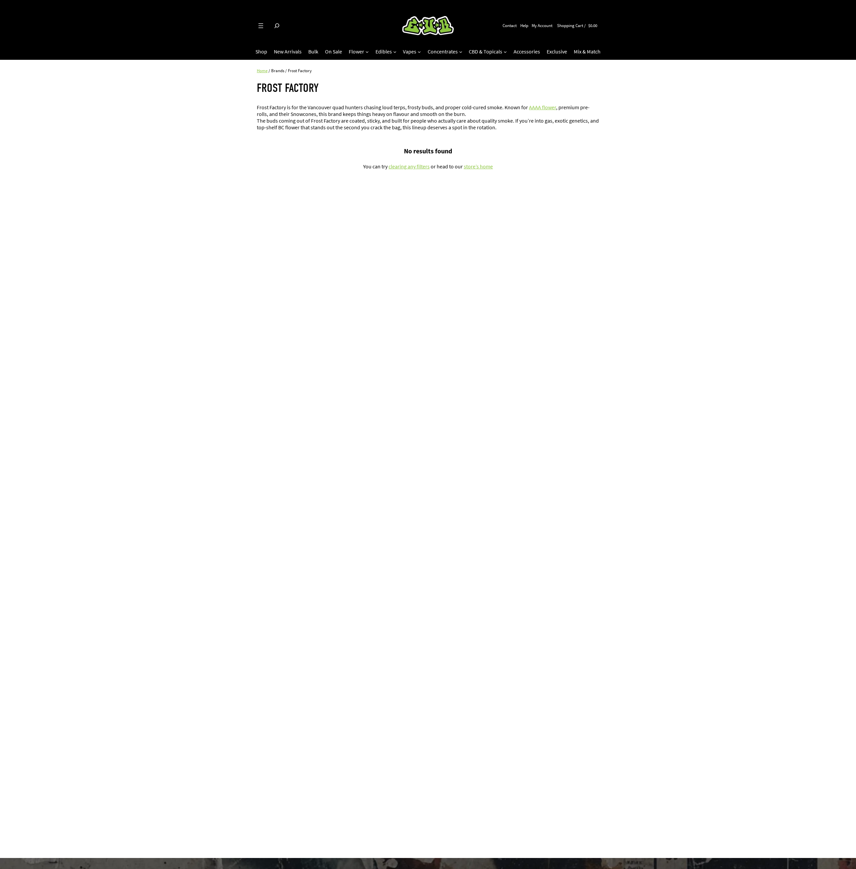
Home (262, 71)
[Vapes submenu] (419, 51)
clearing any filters (409, 166)
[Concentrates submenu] (460, 51)
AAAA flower (542, 107)
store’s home (478, 166)
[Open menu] (261, 26)
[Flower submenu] (367, 51)
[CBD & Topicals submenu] (505, 51)
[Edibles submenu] (395, 51)
